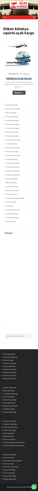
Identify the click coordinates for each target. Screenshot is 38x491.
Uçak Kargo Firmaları (13, 210)
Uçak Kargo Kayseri (10, 284)
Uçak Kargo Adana (24, 243)
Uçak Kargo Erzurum (11, 265)
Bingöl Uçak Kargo (12, 132)
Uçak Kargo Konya (22, 284)
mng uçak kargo (10, 239)
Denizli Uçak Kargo (12, 152)
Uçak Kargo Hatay (10, 273)
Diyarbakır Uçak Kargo (13, 155)
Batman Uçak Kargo (12, 128)
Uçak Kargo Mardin (10, 292)
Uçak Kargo (26, 74)
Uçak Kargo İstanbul (22, 311)
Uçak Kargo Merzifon (23, 292)
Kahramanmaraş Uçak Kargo (15, 198)
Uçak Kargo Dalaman (24, 254)
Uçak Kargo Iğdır (10, 277)
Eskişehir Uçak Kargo (13, 171)
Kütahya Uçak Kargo (19, 78)
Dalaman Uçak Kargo (13, 148)
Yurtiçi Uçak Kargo (12, 214)
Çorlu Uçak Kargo (11, 144)
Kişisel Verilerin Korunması (15, 336)
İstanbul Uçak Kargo (12, 190)
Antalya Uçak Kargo (12, 120)
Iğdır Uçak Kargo (11, 183)
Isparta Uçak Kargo (12, 186)
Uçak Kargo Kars (10, 281)
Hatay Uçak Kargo (11, 179)
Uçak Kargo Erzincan (23, 262)
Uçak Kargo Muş (10, 296)
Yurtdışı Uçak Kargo (12, 218)
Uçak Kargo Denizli (10, 258)
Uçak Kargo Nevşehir (22, 296)
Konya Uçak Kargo (9, 473)
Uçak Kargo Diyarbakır (23, 258)
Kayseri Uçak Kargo (10, 470)
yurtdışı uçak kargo (22, 319)
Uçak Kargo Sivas (10, 303)
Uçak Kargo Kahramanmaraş (24, 277)
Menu (4, 17)
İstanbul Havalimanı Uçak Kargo (14, 445)
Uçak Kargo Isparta (22, 273)
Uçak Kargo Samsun (10, 300)
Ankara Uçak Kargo (12, 117)
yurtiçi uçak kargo (10, 322)
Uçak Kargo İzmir (10, 315)
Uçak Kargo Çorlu (10, 311)
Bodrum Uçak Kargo (12, 136)
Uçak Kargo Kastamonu (22, 281)
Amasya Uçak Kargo (10, 363)
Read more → (19, 93)
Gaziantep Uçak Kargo (13, 175)
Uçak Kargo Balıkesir (23, 246)
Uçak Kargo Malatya (23, 288)
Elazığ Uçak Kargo (12, 159)
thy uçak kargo (10, 221)
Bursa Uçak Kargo (9, 391)
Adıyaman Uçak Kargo (13, 109)
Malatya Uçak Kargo (10, 479)
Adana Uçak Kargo (12, 105)
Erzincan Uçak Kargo (12, 163)
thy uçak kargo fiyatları (11, 243)
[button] (34, 487)
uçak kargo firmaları (10, 269)
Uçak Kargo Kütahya (11, 288)
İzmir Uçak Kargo (11, 194)
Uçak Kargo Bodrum (10, 254)
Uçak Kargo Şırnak (10, 319)
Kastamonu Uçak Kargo (11, 467)
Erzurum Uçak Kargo (12, 167)
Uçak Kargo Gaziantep (24, 269)
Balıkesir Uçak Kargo (12, 124)
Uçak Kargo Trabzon (22, 303)
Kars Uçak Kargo (11, 202)
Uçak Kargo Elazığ (10, 262)
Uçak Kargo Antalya (10, 246)
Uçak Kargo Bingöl (23, 250)
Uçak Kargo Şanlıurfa (22, 315)
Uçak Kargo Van (9, 307)
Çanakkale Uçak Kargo (13, 140)
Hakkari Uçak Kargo (10, 430)
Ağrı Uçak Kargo (11, 113)
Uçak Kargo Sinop (23, 300)
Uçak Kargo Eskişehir (24, 265)
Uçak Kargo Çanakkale (22, 307)
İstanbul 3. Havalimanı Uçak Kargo (14, 442)
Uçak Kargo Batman (10, 250)
